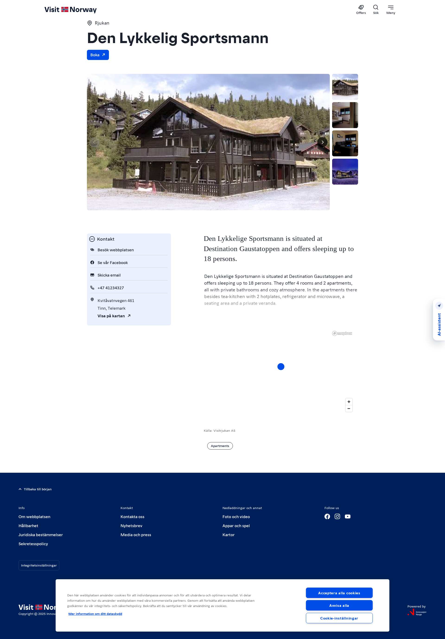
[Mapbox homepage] (342, 333)
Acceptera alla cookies (339, 592)
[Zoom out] (349, 408)
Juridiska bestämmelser (41, 534)
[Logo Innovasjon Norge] (416, 612)
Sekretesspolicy (33, 543)
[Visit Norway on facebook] (327, 516)
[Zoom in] (349, 401)
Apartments (220, 446)
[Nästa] (322, 142)
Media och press (136, 534)
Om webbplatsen (34, 516)
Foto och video (236, 516)
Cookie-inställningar (339, 618)
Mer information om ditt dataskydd (95, 613)
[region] (281, 371)
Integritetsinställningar (39, 565)
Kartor (228, 534)
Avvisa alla (339, 605)
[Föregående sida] (94, 142)
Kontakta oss (132, 516)
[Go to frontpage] (78, 9)
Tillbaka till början (38, 489)
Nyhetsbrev (131, 525)
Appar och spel (236, 525)
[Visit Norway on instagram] (337, 516)
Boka (94, 54)
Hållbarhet (28, 525)
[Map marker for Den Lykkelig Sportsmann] (280, 366)
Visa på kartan (111, 315)
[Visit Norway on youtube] (347, 516)
